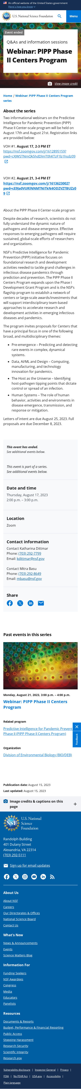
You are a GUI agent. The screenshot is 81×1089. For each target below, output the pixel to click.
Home (7, 96)
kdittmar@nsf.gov (30, 558)
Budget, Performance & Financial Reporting (33, 1027)
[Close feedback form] (77, 727)
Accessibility (54, 1076)
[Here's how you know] (40, 5)
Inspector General (45, 1070)
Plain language (12, 1082)
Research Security (15, 1046)
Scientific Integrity (15, 1052)
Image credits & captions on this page (36, 804)
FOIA (6, 1076)
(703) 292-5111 (14, 855)
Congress (9, 985)
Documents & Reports (18, 1021)
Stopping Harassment (18, 1040)
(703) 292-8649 (29, 573)
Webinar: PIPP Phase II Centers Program (35, 704)
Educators (10, 997)
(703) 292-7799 (29, 553)
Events (7, 949)
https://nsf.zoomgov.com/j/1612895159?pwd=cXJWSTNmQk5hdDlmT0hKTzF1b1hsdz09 (39, 154)
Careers (8, 907)
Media (7, 991)
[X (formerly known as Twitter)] (15, 876)
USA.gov (37, 1076)
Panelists (9, 1004)
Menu (74, 16)
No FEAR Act (21, 1076)
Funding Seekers (14, 973)
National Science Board (19, 919)
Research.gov (12, 1058)
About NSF (10, 901)
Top (74, 769)
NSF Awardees (13, 979)
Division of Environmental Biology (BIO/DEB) (37, 755)
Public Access (12, 1034)
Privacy (64, 1070)
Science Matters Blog (17, 955)
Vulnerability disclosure (17, 1070)
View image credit (66, 84)
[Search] (59, 16)
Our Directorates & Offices (21, 913)
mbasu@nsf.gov (29, 578)
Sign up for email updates (30, 865)
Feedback (77, 739)
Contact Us (10, 925)
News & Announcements (20, 943)
